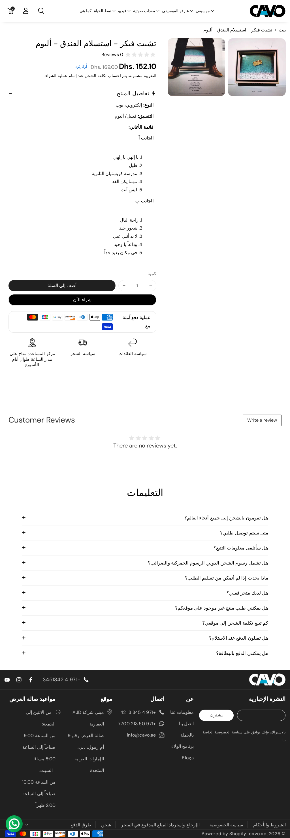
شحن (106, 825)
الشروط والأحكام (269, 825)
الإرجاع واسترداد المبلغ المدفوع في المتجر (160, 825)
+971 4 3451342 (61, 679)
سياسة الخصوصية (226, 825)
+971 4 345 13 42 (138, 712)
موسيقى (203, 10)
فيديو (122, 10)
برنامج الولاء (182, 746)
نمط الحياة (102, 10)
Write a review (262, 420)
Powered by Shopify (224, 834)
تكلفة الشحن (95, 75)
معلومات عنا (182, 712)
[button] (205, 10)
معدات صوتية (144, 10)
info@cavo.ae (141, 735)
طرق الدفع (81, 825)
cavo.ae (257, 834)
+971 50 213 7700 (137, 724)
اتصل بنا (186, 724)
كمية (152, 274)
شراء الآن (82, 300)
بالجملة (187, 735)
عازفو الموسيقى (175, 10)
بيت (282, 30)
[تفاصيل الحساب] (26, 11)
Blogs (188, 758)
